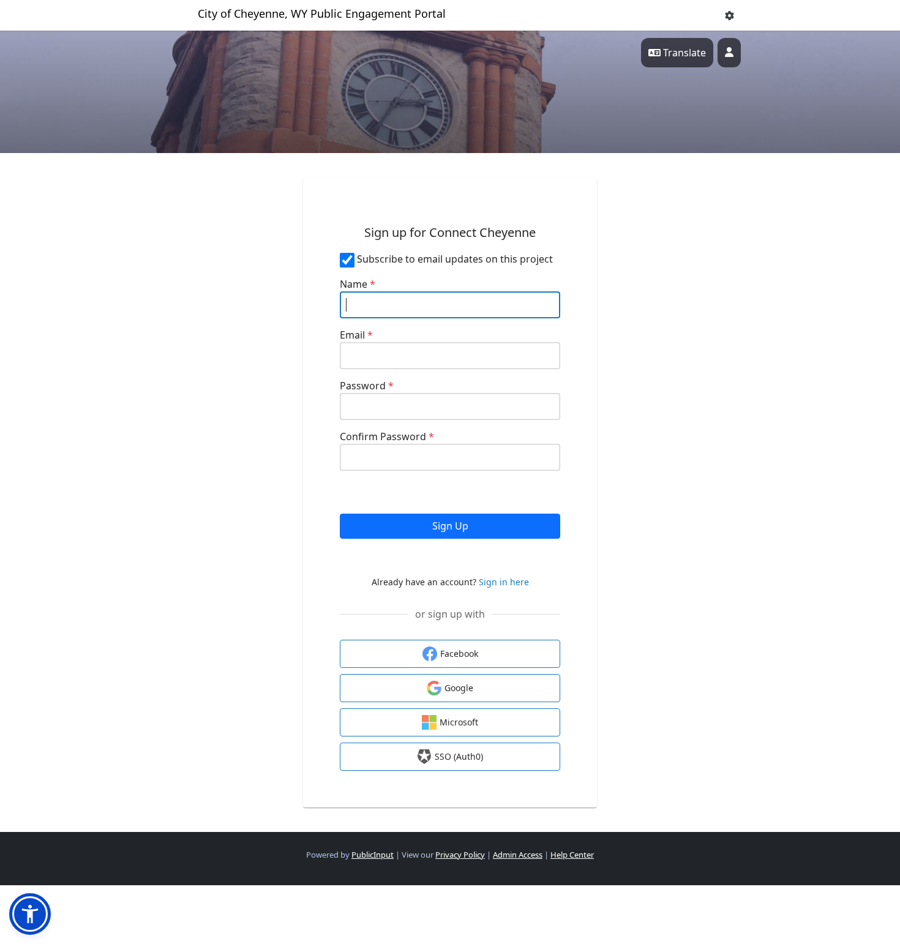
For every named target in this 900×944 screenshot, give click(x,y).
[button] (729, 16)
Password (367, 385)
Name (357, 284)
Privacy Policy (460, 854)
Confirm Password (387, 436)
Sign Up (450, 526)
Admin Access (517, 854)
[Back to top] (786, 901)
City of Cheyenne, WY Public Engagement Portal (322, 13)
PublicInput (372, 854)
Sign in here (504, 582)
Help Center (572, 854)
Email (356, 335)
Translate (683, 52)
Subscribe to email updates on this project (455, 259)
